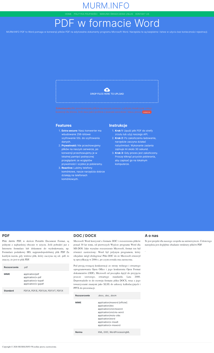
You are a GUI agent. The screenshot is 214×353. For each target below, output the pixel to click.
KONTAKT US (142, 14)
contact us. (146, 112)
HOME (68, 14)
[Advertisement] (107, 57)
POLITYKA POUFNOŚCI (85, 14)
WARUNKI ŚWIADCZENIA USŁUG (116, 14)
